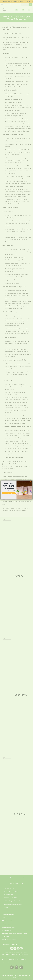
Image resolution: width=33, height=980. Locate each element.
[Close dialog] (31, 481)
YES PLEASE (8, 493)
